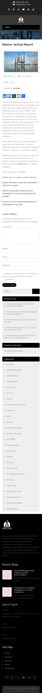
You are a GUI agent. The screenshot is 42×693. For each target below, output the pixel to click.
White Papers (12, 509)
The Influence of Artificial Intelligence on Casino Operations (20, 313)
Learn (9, 416)
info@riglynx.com (22, 4)
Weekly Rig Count (14, 491)
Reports (22, 164)
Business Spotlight (14, 370)
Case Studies (12, 376)
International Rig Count (16, 405)
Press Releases (13, 445)
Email (5, 257)
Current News (12, 381)
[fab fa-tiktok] (33, 10)
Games (9, 399)
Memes (9, 422)
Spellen (10, 457)
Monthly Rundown (14, 434)
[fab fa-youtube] (23, 10)
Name (5, 248)
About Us (8, 657)
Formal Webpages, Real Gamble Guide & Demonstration (18, 305)
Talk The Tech (12, 468)
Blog (7, 664)
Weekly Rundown (14, 497)
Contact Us (9, 668)
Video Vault (11, 486)
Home (7, 653)
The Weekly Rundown (16, 474)
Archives (16, 88)
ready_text (11, 451)
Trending (10, 480)
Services (8, 661)
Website (6, 265)
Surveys (10, 462)
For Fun (10, 393)
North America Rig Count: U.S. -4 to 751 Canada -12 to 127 (19, 329)
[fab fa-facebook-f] (13, 10)
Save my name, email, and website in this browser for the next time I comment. (22, 276)
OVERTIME (11, 439)
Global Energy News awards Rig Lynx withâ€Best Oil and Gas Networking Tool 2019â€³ (19, 193)
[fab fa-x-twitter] (18, 10)
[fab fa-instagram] (8, 10)
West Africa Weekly (15, 503)
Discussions (11, 387)
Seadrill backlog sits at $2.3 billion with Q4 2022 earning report (19, 336)
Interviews (11, 410)
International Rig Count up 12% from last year (20, 321)
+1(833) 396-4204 (22, 2)
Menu (7, 27)
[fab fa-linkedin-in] (28, 10)
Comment (7, 227)
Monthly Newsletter (15, 428)
